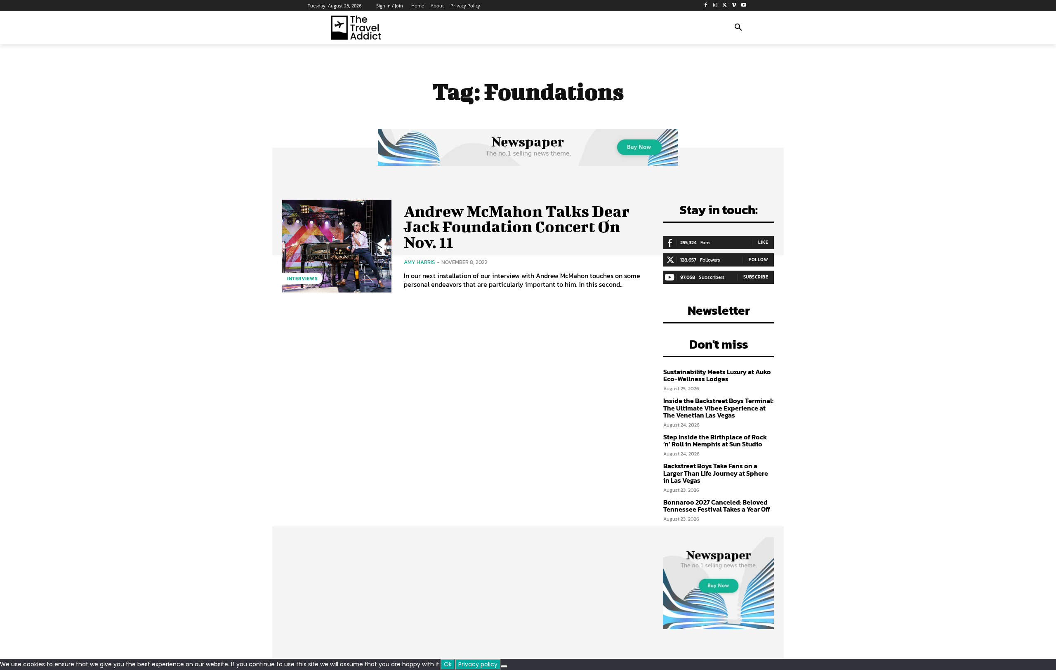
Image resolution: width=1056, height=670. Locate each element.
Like (763, 242)
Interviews (302, 278)
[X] (725, 5)
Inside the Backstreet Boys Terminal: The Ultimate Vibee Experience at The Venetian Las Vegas (718, 408)
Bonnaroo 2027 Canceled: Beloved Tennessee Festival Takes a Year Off (716, 505)
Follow (758, 259)
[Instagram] (715, 5)
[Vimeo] (734, 5)
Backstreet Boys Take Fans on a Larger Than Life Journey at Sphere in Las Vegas (715, 473)
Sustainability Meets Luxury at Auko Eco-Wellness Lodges (717, 375)
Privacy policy (477, 664)
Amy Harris (419, 262)
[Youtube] (743, 5)
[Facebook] (706, 5)
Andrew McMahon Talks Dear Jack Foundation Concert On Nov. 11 (516, 227)
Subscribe (755, 277)
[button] (738, 28)
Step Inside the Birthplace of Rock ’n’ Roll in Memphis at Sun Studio (715, 440)
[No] (504, 666)
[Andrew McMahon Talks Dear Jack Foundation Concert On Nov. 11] (336, 246)
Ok (448, 664)
